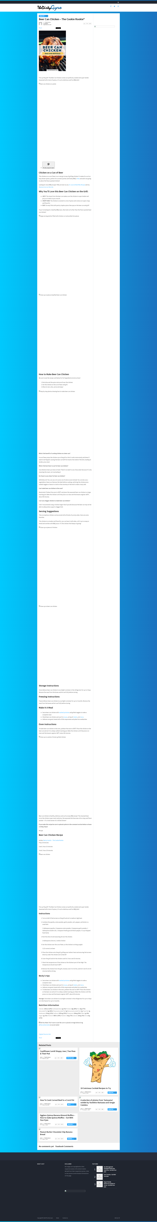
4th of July (70, 1058)
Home (57, 1218)
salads (75, 717)
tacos (82, 717)
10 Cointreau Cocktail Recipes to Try (96, 1088)
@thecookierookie (44, 1025)
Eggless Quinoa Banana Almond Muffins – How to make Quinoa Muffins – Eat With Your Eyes (57, 1117)
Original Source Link (45, 1034)
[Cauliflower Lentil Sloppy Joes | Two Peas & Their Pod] (39, 1048)
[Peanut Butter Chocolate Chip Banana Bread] (39, 1129)
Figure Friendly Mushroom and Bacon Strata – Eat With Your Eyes (109, 1184)
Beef (69, 1104)
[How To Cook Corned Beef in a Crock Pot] (39, 1097)
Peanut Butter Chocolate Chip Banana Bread (56, 1133)
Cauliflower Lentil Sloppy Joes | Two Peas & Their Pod (57, 1052)
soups (65, 717)
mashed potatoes (64, 712)
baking (70, 1139)
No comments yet (46, 1146)
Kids (78, 179)
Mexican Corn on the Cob (46, 187)
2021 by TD (117, 1218)
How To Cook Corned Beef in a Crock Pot (57, 1100)
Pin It (40, 28)
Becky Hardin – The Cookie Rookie (53, 840)
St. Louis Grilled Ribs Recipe (77, 185)
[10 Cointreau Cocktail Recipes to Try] (98, 1067)
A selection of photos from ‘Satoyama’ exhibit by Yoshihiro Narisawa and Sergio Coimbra (98, 1102)
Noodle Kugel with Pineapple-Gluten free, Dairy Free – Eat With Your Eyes (110, 1169)
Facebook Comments (64, 1146)
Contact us (65, 1218)
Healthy (42, 16)
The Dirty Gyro (49, 1218)
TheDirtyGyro (48, 22)
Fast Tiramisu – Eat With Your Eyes (110, 1175)
